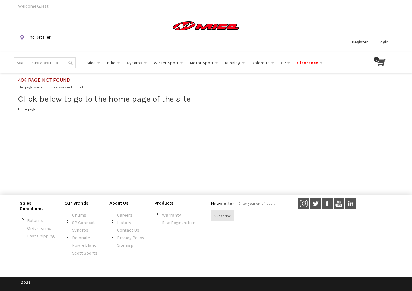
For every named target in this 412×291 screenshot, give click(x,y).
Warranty (171, 215)
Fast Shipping (41, 236)
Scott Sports (84, 253)
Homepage (27, 109)
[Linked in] (350, 203)
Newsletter (222, 203)
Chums (79, 215)
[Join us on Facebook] (328, 203)
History (124, 222)
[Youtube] (339, 203)
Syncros (80, 230)
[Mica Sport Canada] (206, 26)
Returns (35, 220)
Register (360, 42)
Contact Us (128, 230)
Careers (124, 215)
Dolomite (81, 237)
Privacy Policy (130, 237)
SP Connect (83, 222)
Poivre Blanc (84, 245)
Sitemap (125, 245)
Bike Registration (178, 222)
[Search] (70, 62)
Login (383, 42)
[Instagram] (303, 203)
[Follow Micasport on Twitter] (316, 203)
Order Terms (39, 228)
